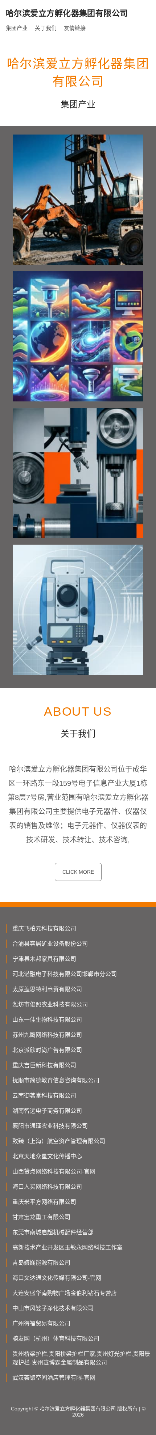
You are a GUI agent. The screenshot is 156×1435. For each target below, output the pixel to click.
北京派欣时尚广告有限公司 (47, 1050)
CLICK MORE (78, 872)
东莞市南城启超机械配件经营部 (53, 1232)
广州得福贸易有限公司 (41, 1323)
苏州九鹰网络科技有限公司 (47, 1035)
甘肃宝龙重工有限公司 (41, 1217)
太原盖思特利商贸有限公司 (47, 989)
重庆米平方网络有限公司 (44, 1202)
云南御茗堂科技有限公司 (44, 1096)
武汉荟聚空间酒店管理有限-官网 (53, 1378)
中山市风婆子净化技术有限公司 (53, 1308)
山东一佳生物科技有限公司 (47, 1020)
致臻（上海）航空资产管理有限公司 (58, 1141)
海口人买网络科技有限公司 (47, 1187)
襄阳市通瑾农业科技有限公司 (50, 1126)
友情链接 (75, 28)
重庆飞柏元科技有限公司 (44, 928)
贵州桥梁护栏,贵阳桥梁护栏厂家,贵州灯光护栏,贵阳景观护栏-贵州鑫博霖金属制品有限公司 (81, 1358)
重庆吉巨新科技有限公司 (44, 1065)
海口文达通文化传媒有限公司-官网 (56, 1278)
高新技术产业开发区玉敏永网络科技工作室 (67, 1247)
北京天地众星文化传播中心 (47, 1156)
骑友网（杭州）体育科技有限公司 (55, 1339)
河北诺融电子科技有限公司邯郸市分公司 (64, 974)
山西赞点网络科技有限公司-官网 (53, 1171)
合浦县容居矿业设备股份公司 (50, 944)
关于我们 (46, 28)
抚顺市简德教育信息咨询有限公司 (55, 1080)
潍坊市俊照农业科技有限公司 (50, 1004)
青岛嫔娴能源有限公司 (41, 1263)
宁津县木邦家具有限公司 (44, 959)
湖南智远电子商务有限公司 (47, 1111)
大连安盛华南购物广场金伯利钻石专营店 (64, 1293)
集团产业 (17, 28)
